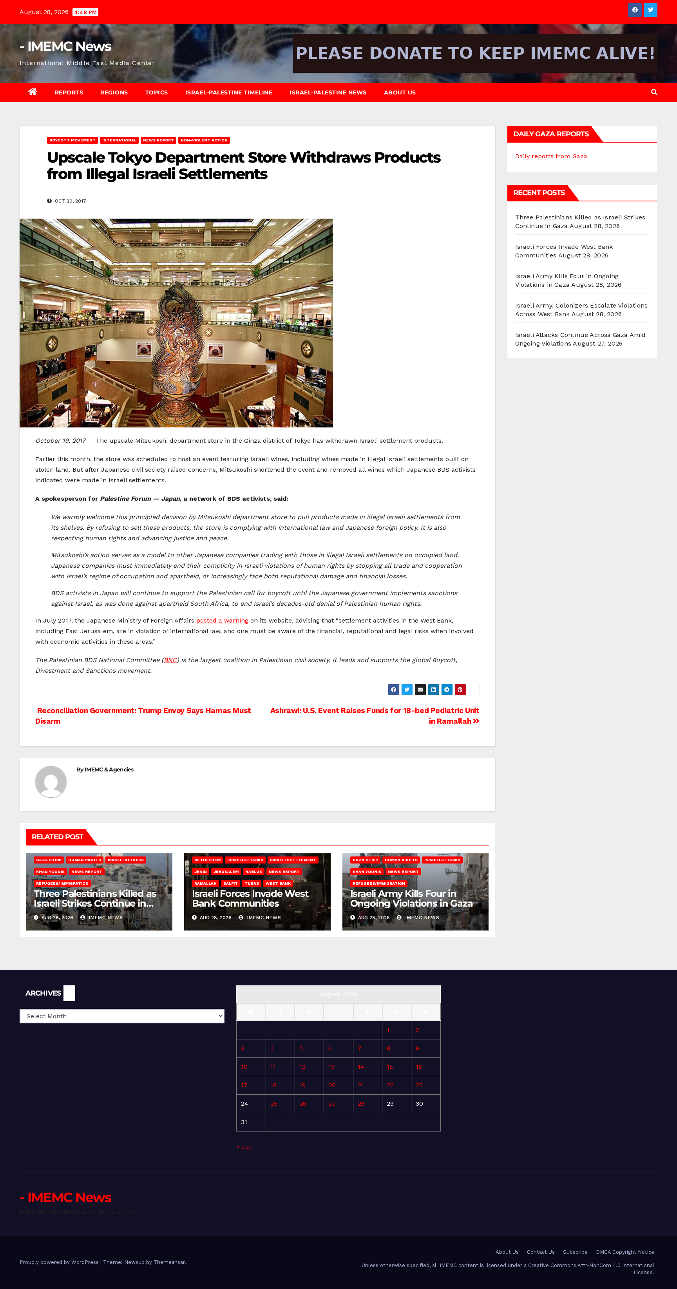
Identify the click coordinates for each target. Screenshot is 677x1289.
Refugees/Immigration (62, 883)
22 (390, 1085)
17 (244, 1085)
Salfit (230, 883)
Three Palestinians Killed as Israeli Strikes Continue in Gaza (95, 903)
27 (332, 1103)
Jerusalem (226, 871)
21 (361, 1085)
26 (302, 1103)
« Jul (243, 1146)
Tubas (251, 883)
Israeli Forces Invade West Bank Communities (250, 898)
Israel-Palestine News (328, 92)
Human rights (84, 860)
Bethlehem (207, 860)
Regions (114, 92)
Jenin (200, 871)
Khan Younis (50, 871)
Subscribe (575, 1252)
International (119, 140)
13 (331, 1066)
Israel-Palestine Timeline (229, 92)
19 (302, 1085)
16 (419, 1066)
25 (273, 1103)
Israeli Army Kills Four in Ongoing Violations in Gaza (411, 898)
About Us (400, 92)
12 (302, 1066)
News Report (158, 140)
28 (361, 1103)
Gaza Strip (49, 860)
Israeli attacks (126, 860)
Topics (156, 92)
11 (273, 1066)
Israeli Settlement (293, 860)
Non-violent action (204, 140)
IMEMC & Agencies (109, 769)
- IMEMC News (65, 46)
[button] (654, 92)
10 (244, 1066)
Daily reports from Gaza (551, 156)
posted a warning (223, 620)
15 (390, 1066)
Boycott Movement (72, 140)
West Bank (278, 883)
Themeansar (169, 1262)
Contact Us (541, 1252)
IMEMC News (105, 917)
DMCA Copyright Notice (625, 1252)
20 (332, 1085)
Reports (69, 92)
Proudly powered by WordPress (60, 1262)
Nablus (253, 871)
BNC (170, 660)
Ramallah (205, 883)
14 (361, 1066)
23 (419, 1085)
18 (273, 1085)
